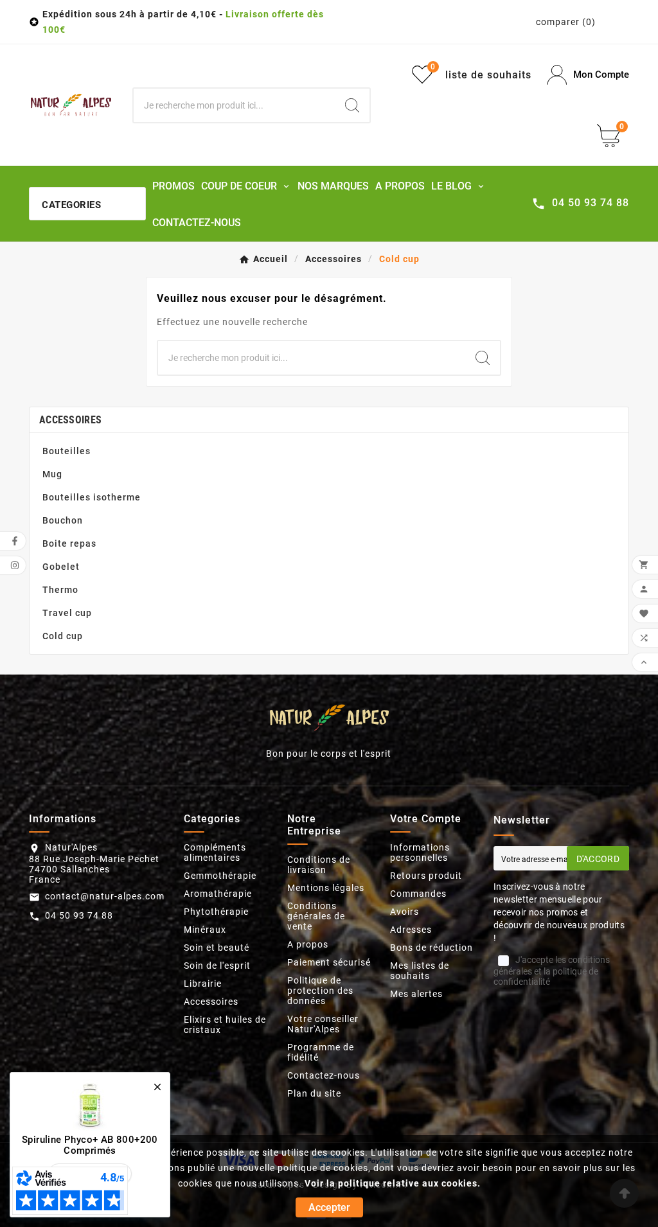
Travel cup (67, 613)
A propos (307, 944)
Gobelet (61, 566)
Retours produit (426, 875)
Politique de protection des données (320, 990)
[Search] (352, 105)
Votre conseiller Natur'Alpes (323, 1024)
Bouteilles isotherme (91, 497)
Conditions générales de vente (316, 916)
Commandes (418, 893)
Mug (52, 474)
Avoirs (404, 911)
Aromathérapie (218, 893)
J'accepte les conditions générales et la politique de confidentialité (552, 971)
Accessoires (70, 420)
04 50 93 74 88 (79, 915)
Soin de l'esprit (217, 965)
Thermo (60, 590)
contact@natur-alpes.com (104, 896)
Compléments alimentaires (215, 852)
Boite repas (69, 543)
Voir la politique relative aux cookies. (393, 1183)
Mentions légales (325, 888)
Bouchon (62, 520)
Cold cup (62, 636)
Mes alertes (416, 994)
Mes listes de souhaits (419, 970)
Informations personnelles (420, 852)
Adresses (411, 929)
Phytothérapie (216, 911)
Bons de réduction (431, 947)
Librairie (203, 983)
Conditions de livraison (318, 864)
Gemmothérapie (220, 875)
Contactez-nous (323, 1075)
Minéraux (205, 929)
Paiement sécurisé (329, 962)
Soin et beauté (216, 947)
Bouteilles (66, 451)
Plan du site (314, 1093)
